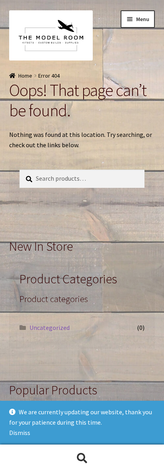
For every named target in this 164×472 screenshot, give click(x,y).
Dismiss (19, 433)
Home (25, 75)
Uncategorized (49, 328)
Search (82, 458)
